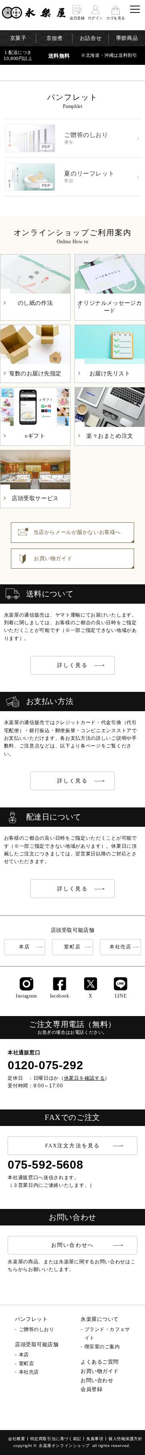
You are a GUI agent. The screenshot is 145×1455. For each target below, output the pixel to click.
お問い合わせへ (72, 1245)
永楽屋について (100, 1319)
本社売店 (121, 946)
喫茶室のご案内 (102, 1346)
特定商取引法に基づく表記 (55, 1439)
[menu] (135, 9)
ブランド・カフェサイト (107, 1334)
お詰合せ (91, 38)
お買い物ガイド (100, 1371)
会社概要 (16, 1439)
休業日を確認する (84, 1078)
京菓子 (18, 38)
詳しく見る (72, 665)
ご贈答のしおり (36, 1329)
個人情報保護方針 (125, 1439)
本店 (24, 946)
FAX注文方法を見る (72, 1145)
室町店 (72, 946)
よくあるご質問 (100, 1362)
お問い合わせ (97, 1380)
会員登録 (91, 1389)
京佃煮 (54, 38)
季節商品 (127, 38)
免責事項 (94, 1439)
